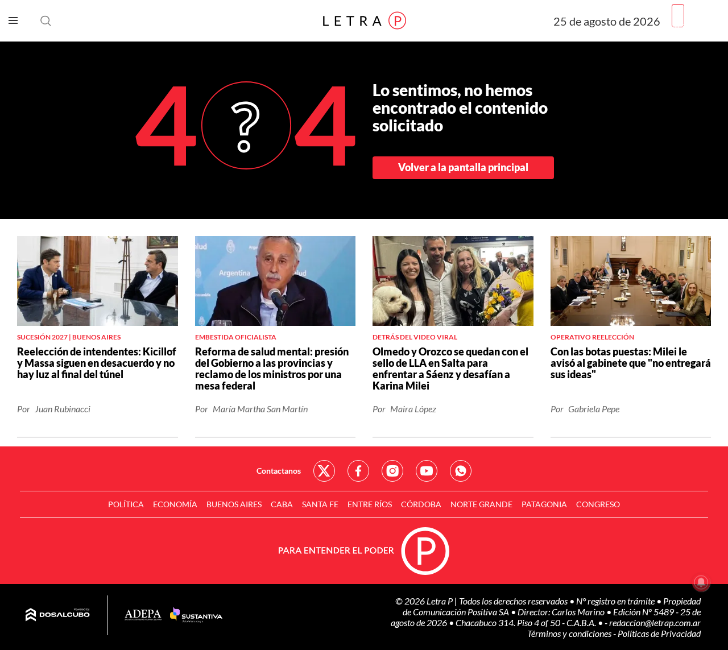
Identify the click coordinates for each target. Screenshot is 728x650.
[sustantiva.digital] (196, 615)
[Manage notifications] (701, 582)
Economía (175, 504)
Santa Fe (320, 504)
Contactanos (279, 470)
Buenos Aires (234, 504)
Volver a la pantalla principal (463, 167)
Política (126, 504)
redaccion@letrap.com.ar (655, 622)
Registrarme (695, 25)
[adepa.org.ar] (143, 615)
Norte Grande (481, 504)
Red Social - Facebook (358, 471)
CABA (282, 504)
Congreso (598, 504)
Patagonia (544, 504)
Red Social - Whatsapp (460, 471)
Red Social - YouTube (426, 471)
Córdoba (421, 504)
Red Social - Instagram (392, 471)
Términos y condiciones (570, 633)
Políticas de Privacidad (659, 633)
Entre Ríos (370, 504)
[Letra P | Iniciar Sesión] (678, 16)
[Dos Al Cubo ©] (58, 615)
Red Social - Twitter (324, 471)
